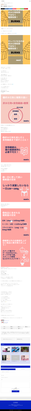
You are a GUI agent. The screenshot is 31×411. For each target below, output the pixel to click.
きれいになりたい (20, 332)
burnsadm (5, 332)
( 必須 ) (2, 375)
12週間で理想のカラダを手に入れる (14, 332)
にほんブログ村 (6, 322)
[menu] (30, 1)
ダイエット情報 (26, 332)
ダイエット (23, 332)
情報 (2, 4)
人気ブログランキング (6, 320)
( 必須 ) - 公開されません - (4, 377)
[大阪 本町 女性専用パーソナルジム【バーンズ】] (3, 1)
